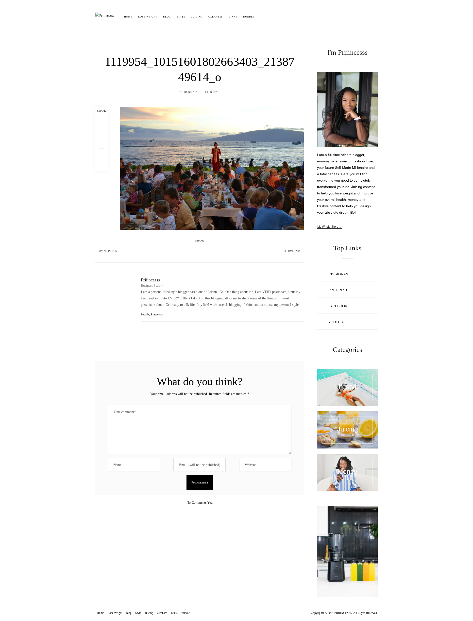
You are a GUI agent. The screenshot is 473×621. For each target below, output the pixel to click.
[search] (261, 16)
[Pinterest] (101, 143)
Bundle (248, 16)
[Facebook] (101, 120)
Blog (167, 16)
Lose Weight (147, 16)
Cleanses (215, 16)
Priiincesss (190, 92)
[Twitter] (101, 131)
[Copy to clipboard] (101, 165)
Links (233, 16)
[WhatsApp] (101, 154)
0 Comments (293, 251)
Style (181, 16)
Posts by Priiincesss (152, 314)
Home (128, 16)
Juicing (197, 16)
